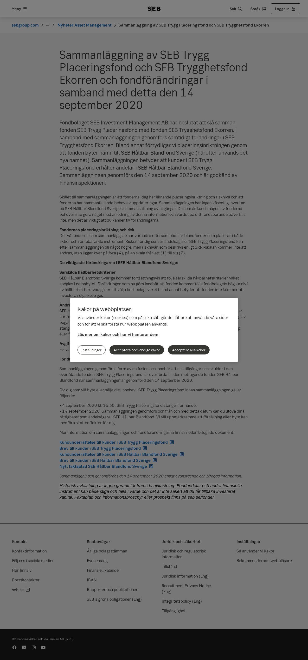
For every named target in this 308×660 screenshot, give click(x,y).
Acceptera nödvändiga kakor (137, 349)
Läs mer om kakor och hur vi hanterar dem (117, 334)
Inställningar (92, 349)
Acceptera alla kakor (188, 349)
